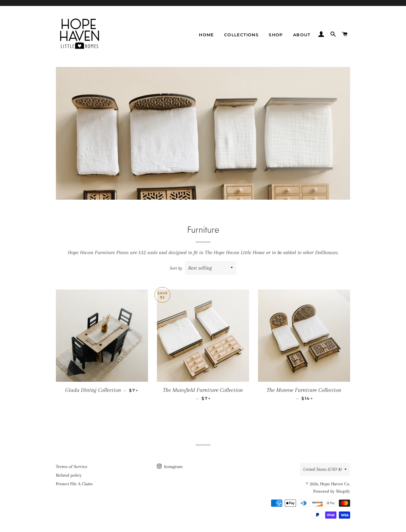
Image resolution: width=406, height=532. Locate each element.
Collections (241, 34)
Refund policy (69, 475)
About (302, 34)
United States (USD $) (322, 469)
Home (206, 34)
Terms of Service (71, 466)
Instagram (173, 466)
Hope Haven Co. (335, 483)
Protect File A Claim (74, 483)
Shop (276, 34)
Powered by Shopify (331, 491)
